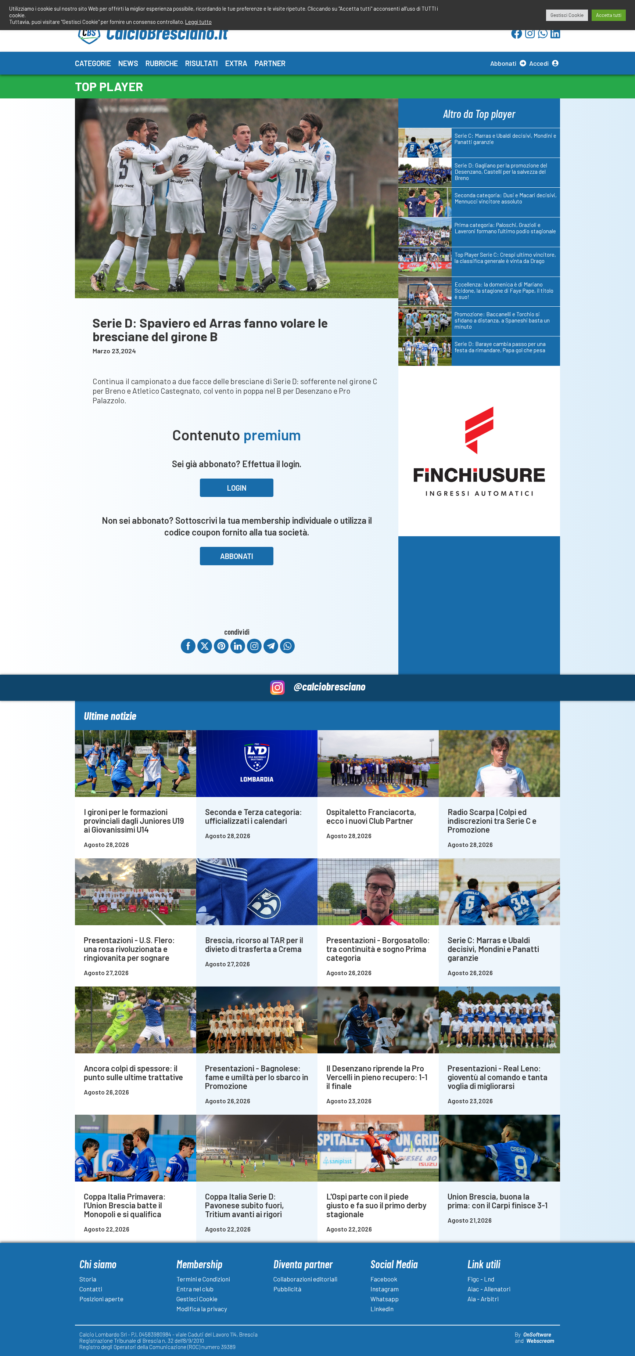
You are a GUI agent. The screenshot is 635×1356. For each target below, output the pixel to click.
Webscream (540, 1340)
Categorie (93, 63)
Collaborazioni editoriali (305, 1279)
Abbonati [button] (236, 556)
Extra (236, 63)
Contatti (90, 1288)
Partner (270, 63)
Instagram (384, 1288)
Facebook (383, 1279)
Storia (87, 1279)
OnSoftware (537, 1334)
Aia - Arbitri (483, 1298)
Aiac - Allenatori (488, 1288)
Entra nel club (195, 1288)
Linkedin (382, 1308)
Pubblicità (287, 1288)
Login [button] (237, 487)
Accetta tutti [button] (608, 15)
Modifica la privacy (201, 1308)
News (128, 63)
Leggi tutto (198, 21)
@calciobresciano (329, 686)
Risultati (201, 63)
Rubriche (162, 63)
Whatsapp (384, 1298)
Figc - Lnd (480, 1279)
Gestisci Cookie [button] (567, 15)
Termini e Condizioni (203, 1279)
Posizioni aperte (101, 1298)
